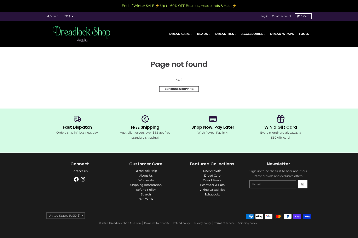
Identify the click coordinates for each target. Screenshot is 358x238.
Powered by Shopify (156, 223)
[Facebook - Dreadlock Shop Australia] (76, 179)
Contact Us (79, 171)
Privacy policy (202, 223)
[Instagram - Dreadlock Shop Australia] (82, 179)
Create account (281, 16)
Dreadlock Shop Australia (125, 223)
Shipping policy (247, 223)
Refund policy (181, 223)
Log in (264, 16)
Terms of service (224, 223)
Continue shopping (179, 88)
